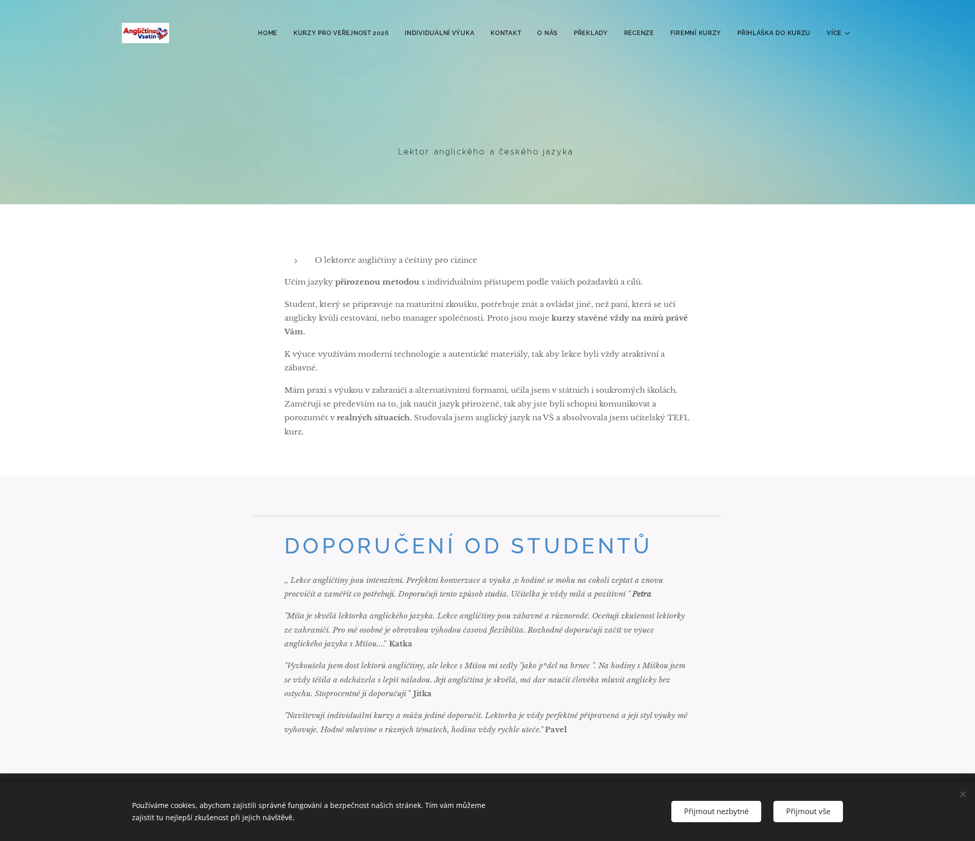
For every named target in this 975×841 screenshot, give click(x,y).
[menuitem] (270, 33)
